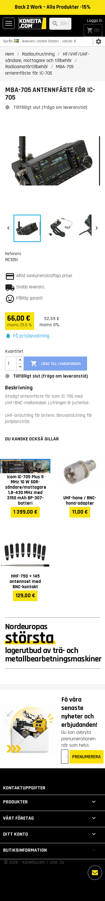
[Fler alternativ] (95, 872)
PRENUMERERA (86, 756)
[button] (27, 336)
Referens (13, 253)
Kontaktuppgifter (24, 788)
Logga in (94, 21)
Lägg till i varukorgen (56, 363)
